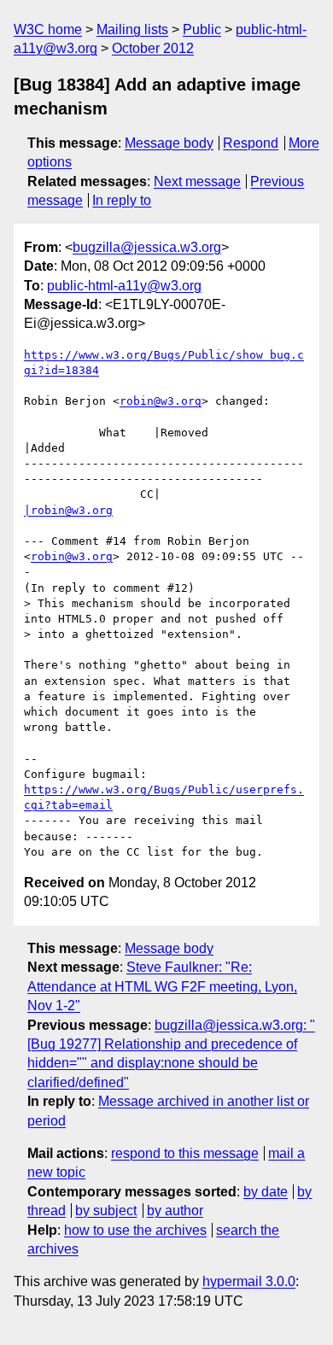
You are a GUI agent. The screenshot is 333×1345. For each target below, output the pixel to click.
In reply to (121, 200)
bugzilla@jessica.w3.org (147, 247)
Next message (197, 181)
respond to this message (185, 1153)
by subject (106, 1210)
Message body (169, 143)
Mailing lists (132, 29)
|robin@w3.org (68, 510)
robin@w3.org (161, 401)
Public (202, 29)
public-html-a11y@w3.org (124, 285)
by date (265, 1191)
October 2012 (153, 48)
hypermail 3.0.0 (248, 1281)
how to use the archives (135, 1230)
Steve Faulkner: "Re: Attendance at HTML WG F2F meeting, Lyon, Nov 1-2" (162, 986)
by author (175, 1210)
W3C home (48, 29)
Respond (250, 143)
